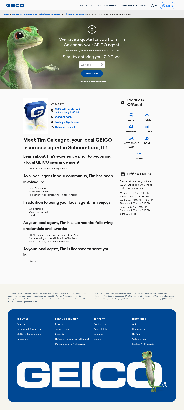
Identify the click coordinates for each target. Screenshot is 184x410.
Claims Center (107, 5)
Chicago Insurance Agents (75, 14)
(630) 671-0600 (63, 117)
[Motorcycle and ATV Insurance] (131, 138)
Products (86, 5)
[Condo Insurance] (147, 127)
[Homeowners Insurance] (147, 115)
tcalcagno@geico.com (67, 122)
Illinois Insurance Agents (50, 14)
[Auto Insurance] (131, 115)
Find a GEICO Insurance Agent (25, 14)
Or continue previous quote (92, 81)
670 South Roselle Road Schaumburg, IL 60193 (67, 110)
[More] (139, 153)
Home (6, 14)
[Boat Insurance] (147, 138)
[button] (101, 64)
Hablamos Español (65, 127)
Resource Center (132, 5)
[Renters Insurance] (131, 127)
